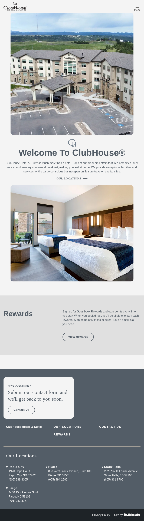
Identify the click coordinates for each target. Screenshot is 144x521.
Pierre (52, 466)
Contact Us (21, 409)
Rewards (62, 434)
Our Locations (69, 178)
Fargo (13, 488)
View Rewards (78, 336)
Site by (118, 514)
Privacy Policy (101, 514)
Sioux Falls (112, 466)
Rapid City (16, 466)
